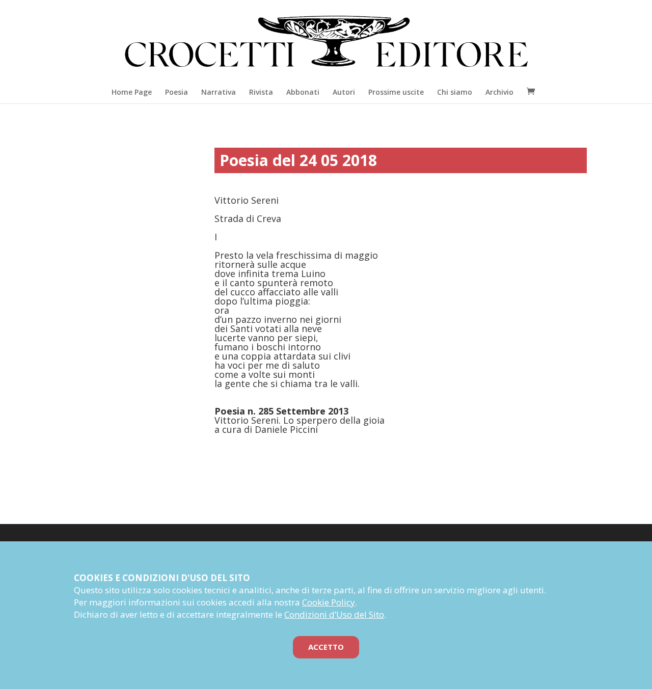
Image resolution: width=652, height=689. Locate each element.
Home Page (132, 92)
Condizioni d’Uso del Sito (334, 614)
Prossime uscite (396, 92)
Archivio (499, 92)
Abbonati (302, 92)
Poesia (176, 92)
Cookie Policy (328, 602)
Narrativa (218, 92)
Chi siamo (454, 92)
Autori (344, 92)
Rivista (261, 92)
